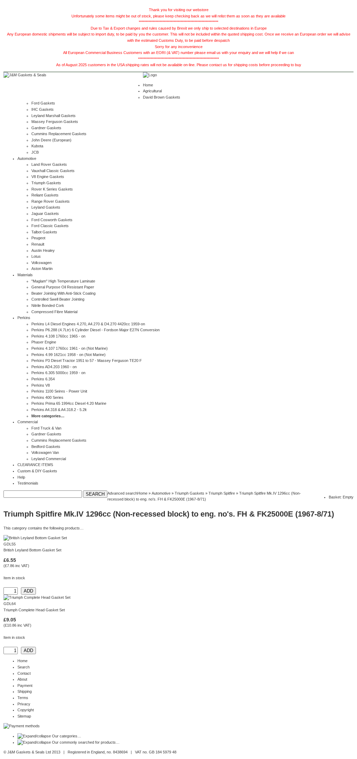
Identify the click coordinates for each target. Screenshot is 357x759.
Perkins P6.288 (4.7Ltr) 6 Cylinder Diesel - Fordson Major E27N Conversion (95, 330)
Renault (37, 244)
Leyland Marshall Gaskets (53, 116)
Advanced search (122, 493)
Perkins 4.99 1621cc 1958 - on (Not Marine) (68, 355)
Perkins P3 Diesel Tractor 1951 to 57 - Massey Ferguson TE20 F (86, 360)
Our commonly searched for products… (86, 742)
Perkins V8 (40, 385)
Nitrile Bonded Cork (47, 305)
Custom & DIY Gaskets (37, 471)
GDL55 (9, 544)
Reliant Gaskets (45, 195)
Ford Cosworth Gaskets (52, 220)
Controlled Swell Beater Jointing (57, 299)
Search (23, 667)
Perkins (23, 318)
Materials (25, 275)
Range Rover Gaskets (50, 201)
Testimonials (27, 483)
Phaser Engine (43, 342)
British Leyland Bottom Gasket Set (32, 550)
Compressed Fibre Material (54, 312)
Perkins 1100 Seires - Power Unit (59, 391)
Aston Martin (42, 268)
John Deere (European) (51, 140)
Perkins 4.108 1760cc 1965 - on (58, 336)
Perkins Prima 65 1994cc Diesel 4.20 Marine (68, 403)
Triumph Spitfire (221, 493)
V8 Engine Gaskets (47, 177)
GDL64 (9, 604)
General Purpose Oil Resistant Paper (62, 287)
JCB (35, 152)
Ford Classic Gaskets (50, 226)
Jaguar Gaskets (45, 213)
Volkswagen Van (45, 452)
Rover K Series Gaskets (52, 189)
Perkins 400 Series (47, 397)
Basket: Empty (341, 497)
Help (21, 477)
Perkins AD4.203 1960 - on (54, 367)
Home (148, 85)
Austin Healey (43, 250)
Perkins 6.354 (43, 379)
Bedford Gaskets (45, 446)
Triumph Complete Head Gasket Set (34, 610)
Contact (24, 673)
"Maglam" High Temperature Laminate (63, 281)
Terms (22, 698)
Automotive (26, 158)
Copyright (25, 710)
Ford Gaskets (43, 103)
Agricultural (152, 91)
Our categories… (66, 736)
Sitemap (24, 716)
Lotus (36, 256)
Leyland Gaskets (45, 207)
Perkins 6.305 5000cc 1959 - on (58, 373)
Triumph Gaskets (46, 183)
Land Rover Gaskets (49, 164)
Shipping (24, 691)
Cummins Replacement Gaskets (58, 134)
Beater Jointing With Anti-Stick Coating (63, 293)
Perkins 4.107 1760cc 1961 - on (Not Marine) (69, 348)
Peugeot (38, 238)
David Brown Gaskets (161, 97)
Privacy (23, 704)
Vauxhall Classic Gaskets (53, 171)
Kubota (37, 146)
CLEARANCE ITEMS (35, 465)
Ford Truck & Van (46, 428)
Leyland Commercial (48, 459)
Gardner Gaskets (46, 128)
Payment (24, 685)
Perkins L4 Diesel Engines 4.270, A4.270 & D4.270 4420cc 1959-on (88, 324)
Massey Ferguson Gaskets (54, 121)
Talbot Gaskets (44, 232)
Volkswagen (41, 263)
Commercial (27, 422)
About (22, 679)
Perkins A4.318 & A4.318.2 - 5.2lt (58, 410)
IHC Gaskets (42, 109)
